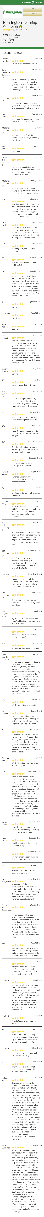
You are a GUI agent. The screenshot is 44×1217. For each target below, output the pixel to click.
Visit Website (32, 14)
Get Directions (32, 9)
